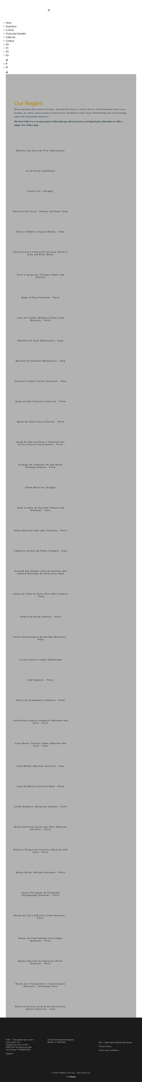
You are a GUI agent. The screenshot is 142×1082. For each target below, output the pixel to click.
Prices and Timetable (16, 33)
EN (7, 44)
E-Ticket (10, 30)
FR (7, 51)
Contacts (10, 40)
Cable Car (10, 37)
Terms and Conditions (109, 1050)
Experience (11, 26)
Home (9, 22)
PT (7, 48)
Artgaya (72, 1076)
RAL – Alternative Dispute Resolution (115, 1042)
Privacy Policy (105, 1046)
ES (7, 55)
